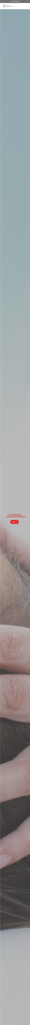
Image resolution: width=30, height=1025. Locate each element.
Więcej (14, 522)
